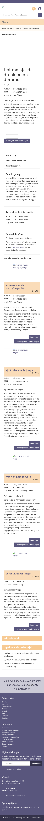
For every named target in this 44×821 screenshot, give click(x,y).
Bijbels (4, 702)
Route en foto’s (7, 741)
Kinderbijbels (7, 706)
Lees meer (34, 337)
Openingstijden (7, 739)
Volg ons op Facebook (14, 769)
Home (12, 28)
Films (4, 713)
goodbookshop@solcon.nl (15, 795)
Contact (4, 746)
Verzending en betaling (10, 737)
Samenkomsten (8, 744)
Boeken (18, 28)
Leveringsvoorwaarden (10, 730)
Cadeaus (5, 716)
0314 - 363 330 (11, 788)
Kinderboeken (7, 709)
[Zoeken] (40, 15)
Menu (5, 22)
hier (30, 685)
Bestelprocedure (8, 735)
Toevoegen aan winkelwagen (16, 140)
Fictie (25, 28)
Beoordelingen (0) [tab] (13, 166)
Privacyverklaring (8, 732)
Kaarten (5, 718)
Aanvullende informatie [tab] (16, 161)
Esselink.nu (37, 818)
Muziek (4, 711)
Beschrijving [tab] (11, 155)
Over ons (5, 728)
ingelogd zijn (18, 247)
